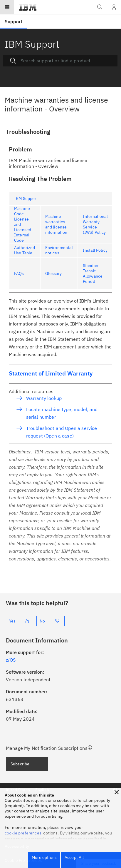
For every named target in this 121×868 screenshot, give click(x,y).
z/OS (11, 660)
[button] (117, 792)
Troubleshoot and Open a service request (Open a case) (61, 432)
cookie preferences (23, 833)
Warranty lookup (44, 398)
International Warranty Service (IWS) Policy (95, 224)
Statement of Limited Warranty (51, 373)
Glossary (53, 273)
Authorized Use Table (24, 250)
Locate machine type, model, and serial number (62, 413)
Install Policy (95, 250)
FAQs (19, 273)
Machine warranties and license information (56, 224)
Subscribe (20, 764)
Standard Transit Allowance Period (92, 273)
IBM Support (26, 198)
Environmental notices (59, 250)
